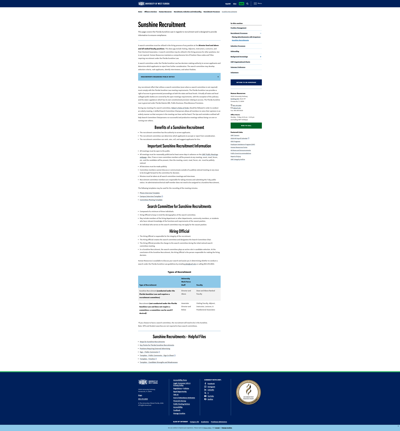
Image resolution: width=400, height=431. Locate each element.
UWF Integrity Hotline (238, 159)
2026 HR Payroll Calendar (239, 138)
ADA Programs (235, 141)
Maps (140, 395)
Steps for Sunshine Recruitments (152, 342)
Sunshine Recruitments (229, 11)
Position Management (238, 28)
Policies (186, 388)
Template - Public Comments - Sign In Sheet (157, 355)
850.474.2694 (237, 105)
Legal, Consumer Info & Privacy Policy (181, 384)
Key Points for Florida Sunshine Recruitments (157, 345)
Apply (241, 4)
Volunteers (235, 72)
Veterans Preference (238, 67)
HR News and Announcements (241, 150)
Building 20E (235, 99)
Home (140, 12)
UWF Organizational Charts (240, 62)
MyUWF (228, 4)
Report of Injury (236, 156)
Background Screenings (239, 57)
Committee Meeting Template (151, 200)
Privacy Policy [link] (207, 428)
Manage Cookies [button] (227, 428)
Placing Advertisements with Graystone (246, 37)
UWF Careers (235, 135)
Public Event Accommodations (241, 153)
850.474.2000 (143, 399)
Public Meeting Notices (181, 404)
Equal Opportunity (180, 391)
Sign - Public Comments (149, 352)
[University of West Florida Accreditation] (248, 392)
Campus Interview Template (150, 196)
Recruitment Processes (212, 12)
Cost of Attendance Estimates (184, 398)
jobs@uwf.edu (190, 264)
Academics (205, 422)
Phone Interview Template (150, 193)
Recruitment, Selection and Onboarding (187, 12)
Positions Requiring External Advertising (155, 349)
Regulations (177, 388)
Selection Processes (238, 46)
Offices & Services (150, 12)
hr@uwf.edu (237, 108)
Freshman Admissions (219, 422)
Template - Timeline (147, 359)
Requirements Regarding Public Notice (157, 77)
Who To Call (246, 126)
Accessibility (177, 407)
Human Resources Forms (239, 147)
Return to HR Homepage (246, 82)
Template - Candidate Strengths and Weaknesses (159, 362)
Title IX (176, 395)
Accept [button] (217, 428)
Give (234, 4)
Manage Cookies (179, 413)
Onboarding (235, 51)
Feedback (176, 410)
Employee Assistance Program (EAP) (243, 144)
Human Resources (165, 12)
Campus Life (194, 422)
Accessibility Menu (180, 380)
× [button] (398, 426)
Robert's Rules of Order (180, 108)
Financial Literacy (179, 401)
